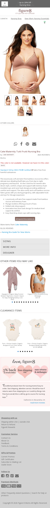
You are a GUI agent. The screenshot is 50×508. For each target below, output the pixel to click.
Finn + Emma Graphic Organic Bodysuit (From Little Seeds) (12, 344)
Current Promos (8, 456)
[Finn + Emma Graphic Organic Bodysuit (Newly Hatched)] (37, 328)
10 (33, 302)
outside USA (25, 422)
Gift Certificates (7, 459)
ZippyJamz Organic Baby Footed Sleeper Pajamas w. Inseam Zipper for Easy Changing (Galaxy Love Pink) (12, 296)
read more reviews (37, 403)
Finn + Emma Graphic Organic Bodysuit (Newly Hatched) (37, 344)
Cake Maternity (8, 155)
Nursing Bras (16, 18)
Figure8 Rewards (8, 427)
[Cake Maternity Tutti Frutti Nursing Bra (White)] (25, 131)
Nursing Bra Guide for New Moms (16, 232)
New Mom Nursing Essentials (37, 18)
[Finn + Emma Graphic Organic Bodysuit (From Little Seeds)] (12, 328)
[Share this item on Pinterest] (28, 144)
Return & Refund (8, 424)
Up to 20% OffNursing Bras (25, 3)
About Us (5, 440)
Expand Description (25, 219)
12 (37, 302)
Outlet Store (6, 464)
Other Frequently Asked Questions (15, 493)
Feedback (5, 443)
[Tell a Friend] (34, 144)
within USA (13, 422)
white (3, 165)
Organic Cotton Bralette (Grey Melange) (38, 295)
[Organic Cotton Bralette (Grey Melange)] (37, 278)
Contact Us (6, 438)
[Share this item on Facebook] (21, 144)
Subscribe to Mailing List (11, 462)
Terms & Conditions (9, 446)
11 (35, 302)
